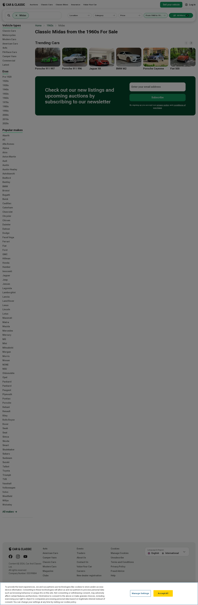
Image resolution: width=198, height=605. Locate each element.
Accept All (163, 593)
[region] (99, 593)
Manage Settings (140, 593)
